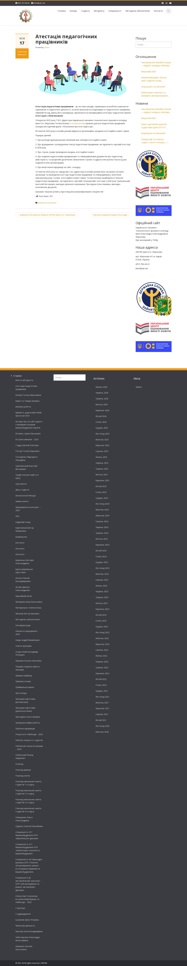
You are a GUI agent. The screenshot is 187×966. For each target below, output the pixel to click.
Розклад (19, 764)
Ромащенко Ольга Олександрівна (24, 819)
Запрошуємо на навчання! (153, 86)
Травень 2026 (102, 398)
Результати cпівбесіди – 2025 (29, 734)
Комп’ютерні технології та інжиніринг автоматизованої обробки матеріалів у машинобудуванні (154, 94)
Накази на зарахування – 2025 (27, 632)
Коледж (73, 11)
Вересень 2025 (102, 445)
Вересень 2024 (102, 515)
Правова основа (23, 681)
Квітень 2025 (102, 474)
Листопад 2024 (102, 503)
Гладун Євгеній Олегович (27, 445)
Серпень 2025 (102, 451)
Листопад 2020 (102, 726)
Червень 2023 (102, 591)
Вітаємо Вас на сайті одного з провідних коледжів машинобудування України (28, 424)
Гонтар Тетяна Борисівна (27, 451)
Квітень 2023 (102, 603)
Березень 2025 (102, 480)
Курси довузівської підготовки (24, 571)
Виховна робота (23, 406)
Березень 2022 (102, 673)
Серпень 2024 (102, 521)
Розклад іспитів (22, 775)
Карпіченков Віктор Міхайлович (24, 529)
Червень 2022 (102, 661)
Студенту (85, 11)
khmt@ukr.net (39, 3)
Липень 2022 (101, 655)
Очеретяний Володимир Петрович (26, 653)
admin (46, 47)
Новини (41, 202)
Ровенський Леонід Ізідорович (24, 756)
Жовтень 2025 (102, 439)
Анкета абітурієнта (24, 380)
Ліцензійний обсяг (23, 596)
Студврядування (23, 914)
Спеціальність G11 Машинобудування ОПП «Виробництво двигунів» (26, 835)
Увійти (139, 387)
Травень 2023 (102, 597)
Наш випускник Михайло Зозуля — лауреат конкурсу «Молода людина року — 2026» (156, 64)
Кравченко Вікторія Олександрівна (24, 562)
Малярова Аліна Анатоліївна (28, 602)
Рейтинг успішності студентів (29, 740)
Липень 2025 (101, 457)
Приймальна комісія (24, 687)
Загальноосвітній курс (25, 495)
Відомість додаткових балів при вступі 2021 (28, 414)
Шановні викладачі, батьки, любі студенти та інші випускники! (154, 79)
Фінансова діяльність (25, 925)
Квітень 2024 (102, 539)
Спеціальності (114, 11)
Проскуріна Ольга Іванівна (27, 717)
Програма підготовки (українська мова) (25, 709)
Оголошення (50, 202)
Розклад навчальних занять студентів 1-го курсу (28, 783)
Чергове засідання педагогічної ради (111, 214)
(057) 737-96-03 (23, 3)
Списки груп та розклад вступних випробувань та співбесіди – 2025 (27, 899)
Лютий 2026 (101, 416)
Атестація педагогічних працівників (26, 387)
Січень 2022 (101, 685)
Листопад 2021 (102, 696)
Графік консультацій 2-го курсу (27, 476)
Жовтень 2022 (102, 638)
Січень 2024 (101, 556)
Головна (62, 11)
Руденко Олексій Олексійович (29, 826)
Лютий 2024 (101, 550)
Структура (20, 908)
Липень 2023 (101, 585)
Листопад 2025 (102, 433)
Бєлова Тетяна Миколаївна (28, 395)
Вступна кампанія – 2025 (26, 439)
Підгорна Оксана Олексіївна (28, 660)
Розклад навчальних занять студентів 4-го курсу (28, 810)
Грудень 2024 (102, 498)
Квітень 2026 (102, 404)
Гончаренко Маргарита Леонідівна (26, 458)
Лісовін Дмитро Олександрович (22, 589)
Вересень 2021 (102, 708)
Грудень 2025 (102, 428)
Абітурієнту (99, 11)
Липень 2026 (101, 387)
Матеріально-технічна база (28, 607)
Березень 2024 (102, 544)
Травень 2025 (102, 468)
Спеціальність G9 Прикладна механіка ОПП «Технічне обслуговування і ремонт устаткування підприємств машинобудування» (28, 865)
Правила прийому (23, 675)
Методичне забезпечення (138, 11)
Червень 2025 (102, 463)
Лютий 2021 (101, 720)
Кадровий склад (22, 522)
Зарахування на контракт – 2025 (28, 509)
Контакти (158, 11)
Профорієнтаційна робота (27, 722)
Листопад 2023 (102, 568)
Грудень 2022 (102, 626)
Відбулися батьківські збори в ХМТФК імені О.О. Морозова (46, 214)
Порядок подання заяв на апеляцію (27, 668)
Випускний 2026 (148, 71)
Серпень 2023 (102, 580)
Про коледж (21, 693)
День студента (22, 489)
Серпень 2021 (102, 714)
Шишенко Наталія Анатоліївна (23, 948)
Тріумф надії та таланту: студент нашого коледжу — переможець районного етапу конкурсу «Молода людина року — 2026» (156, 141)
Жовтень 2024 (102, 509)
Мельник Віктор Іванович (27, 613)
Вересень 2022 (102, 644)
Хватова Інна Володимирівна (29, 931)
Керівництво (21, 537)
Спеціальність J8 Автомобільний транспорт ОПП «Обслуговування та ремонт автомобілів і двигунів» (27, 883)
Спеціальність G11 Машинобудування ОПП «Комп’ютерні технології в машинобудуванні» (27, 849)
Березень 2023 (102, 609)
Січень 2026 (101, 422)
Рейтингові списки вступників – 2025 (29, 747)
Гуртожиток (21, 484)
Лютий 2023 (101, 615)
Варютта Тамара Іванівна (27, 401)
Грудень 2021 (102, 691)
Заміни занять (22, 501)
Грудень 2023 (102, 562)
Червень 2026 (102, 392)
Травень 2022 (102, 667)
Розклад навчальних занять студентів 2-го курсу (28, 792)
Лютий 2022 (101, 679)
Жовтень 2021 (102, 702)
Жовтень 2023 (102, 574)
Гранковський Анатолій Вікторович (26, 467)
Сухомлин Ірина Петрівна (27, 919)
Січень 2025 (101, 492)
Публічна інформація (25, 728)
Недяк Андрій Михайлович (27, 640)
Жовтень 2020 (102, 732)
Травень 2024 (102, 533)
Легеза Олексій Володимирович (23, 579)
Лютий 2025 (101, 486)
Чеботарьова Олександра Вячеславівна (27, 939)
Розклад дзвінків (23, 770)
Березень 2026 (102, 410)
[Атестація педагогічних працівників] (83, 77)
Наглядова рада (22, 625)
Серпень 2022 (102, 650)
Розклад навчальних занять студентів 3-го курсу (28, 801)
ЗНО (17, 516)
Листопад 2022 (102, 632)
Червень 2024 (102, 527)
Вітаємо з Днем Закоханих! (28, 433)
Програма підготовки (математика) (25, 700)
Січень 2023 (101, 620)
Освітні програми (23, 646)
